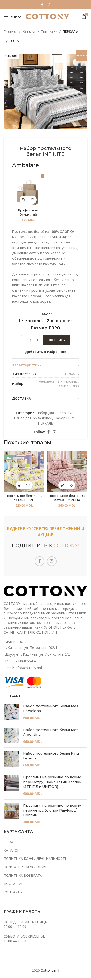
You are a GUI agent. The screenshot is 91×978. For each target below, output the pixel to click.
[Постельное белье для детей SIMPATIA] (67, 471)
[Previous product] (6, 42)
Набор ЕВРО (65, 418)
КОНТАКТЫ (13, 892)
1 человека (45, 381)
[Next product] (18, 42)
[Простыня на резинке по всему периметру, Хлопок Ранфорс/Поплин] (11, 813)
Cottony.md (50, 970)
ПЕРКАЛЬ (70, 31)
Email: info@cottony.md (23, 667)
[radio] (30, 320)
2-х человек (67, 381)
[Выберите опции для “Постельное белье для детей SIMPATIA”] (62, 485)
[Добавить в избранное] (32, 200)
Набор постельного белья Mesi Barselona (51, 708)
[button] (24, 200)
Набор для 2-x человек (33, 418)
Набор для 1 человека (54, 412)
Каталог (29, 31)
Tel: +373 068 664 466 (22, 661)
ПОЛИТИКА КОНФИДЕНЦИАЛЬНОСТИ (35, 858)
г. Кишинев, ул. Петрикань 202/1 (31, 647)
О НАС (9, 841)
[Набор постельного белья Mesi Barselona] (11, 712)
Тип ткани (49, 31)
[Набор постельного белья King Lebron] (11, 759)
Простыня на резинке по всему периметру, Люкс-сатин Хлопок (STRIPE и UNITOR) (52, 782)
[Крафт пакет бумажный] (28, 190)
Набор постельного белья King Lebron (51, 755)
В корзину (56, 340)
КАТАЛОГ (11, 850)
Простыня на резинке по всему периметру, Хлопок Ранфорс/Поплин (52, 810)
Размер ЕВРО (68, 386)
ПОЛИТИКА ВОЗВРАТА (23, 875)
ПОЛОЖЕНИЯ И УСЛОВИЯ (25, 867)
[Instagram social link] (48, 4)
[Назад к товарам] (12, 42)
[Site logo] (47, 16)
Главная (10, 31)
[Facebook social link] (42, 4)
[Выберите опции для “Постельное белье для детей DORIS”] (20, 485)
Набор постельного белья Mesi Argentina (51, 732)
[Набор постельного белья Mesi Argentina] (11, 736)
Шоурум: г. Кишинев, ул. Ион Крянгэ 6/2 (37, 654)
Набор (44, 314)
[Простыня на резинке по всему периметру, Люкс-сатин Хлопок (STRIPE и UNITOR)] (11, 785)
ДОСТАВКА (13, 883)
